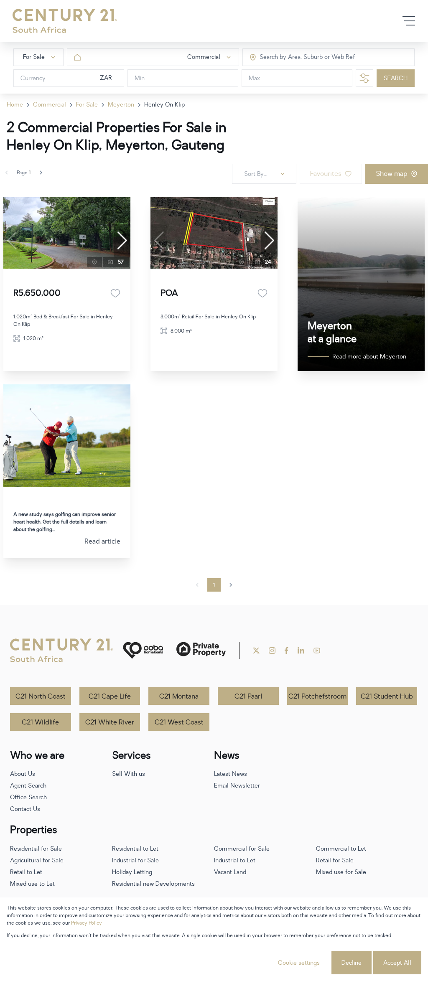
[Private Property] (201, 650)
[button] (122, 240)
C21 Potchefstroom (317, 696)
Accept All (397, 963)
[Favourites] (115, 293)
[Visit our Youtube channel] (316, 650)
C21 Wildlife (40, 722)
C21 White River (109, 722)
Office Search (28, 797)
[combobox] (295, 57)
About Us (22, 774)
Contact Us (25, 809)
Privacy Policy (86, 923)
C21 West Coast (179, 722)
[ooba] (143, 650)
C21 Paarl (248, 696)
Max (254, 78)
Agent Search (28, 786)
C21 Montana (179, 696)
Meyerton (121, 105)
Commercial (49, 105)
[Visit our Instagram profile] (272, 650)
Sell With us (128, 774)
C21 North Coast (40, 696)
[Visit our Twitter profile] (256, 650)
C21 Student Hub (387, 696)
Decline (351, 963)
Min (140, 78)
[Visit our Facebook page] (286, 650)
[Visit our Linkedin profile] (301, 650)
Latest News (230, 774)
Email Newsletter (237, 786)
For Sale (87, 105)
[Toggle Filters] (364, 78)
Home (15, 105)
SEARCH (396, 78)
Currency (33, 78)
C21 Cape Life (110, 696)
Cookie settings (299, 963)
